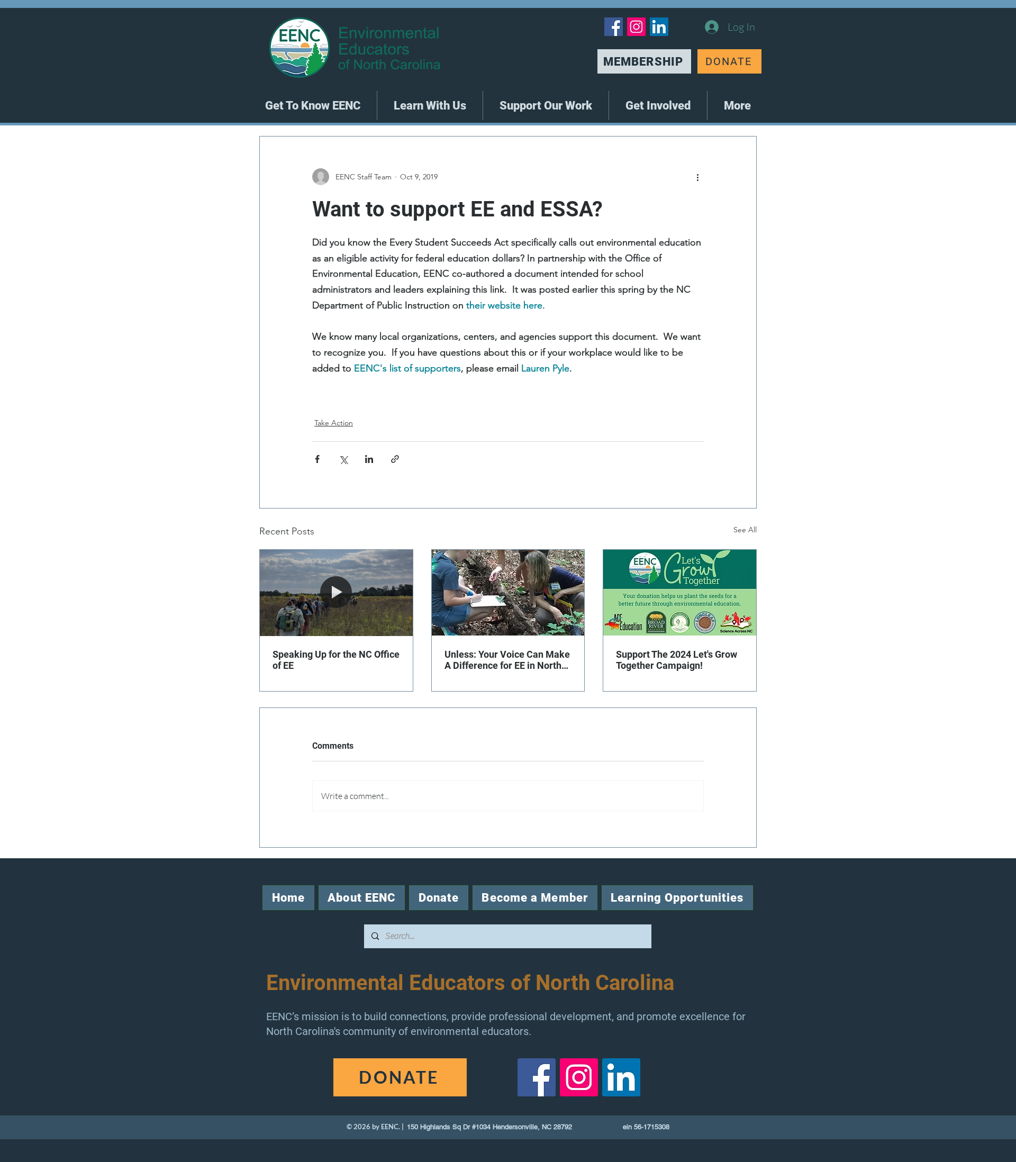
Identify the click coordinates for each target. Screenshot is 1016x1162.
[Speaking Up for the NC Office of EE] (336, 593)
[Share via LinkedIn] (369, 459)
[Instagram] (636, 26)
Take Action (333, 423)
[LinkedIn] (659, 26)
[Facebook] (613, 26)
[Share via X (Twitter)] (343, 459)
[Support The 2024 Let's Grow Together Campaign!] (679, 593)
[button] (313, 105)
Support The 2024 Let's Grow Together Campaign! (676, 660)
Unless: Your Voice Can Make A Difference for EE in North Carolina (507, 660)
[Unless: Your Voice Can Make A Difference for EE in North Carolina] (508, 593)
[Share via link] (395, 459)
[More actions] (697, 176)
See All (745, 529)
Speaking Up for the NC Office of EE (336, 660)
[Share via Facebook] (317, 459)
